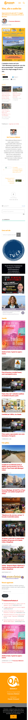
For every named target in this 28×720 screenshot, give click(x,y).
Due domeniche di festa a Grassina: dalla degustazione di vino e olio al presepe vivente (6, 95)
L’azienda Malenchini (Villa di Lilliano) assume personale (17, 95)
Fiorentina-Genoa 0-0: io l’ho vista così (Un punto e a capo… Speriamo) (14, 615)
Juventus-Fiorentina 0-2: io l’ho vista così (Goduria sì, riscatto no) (14, 611)
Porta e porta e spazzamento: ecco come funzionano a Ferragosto (13, 435)
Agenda (11, 124)
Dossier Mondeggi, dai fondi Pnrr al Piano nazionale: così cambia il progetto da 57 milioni (13, 491)
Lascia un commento (7, 662)
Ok (13, 716)
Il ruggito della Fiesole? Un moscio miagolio (14, 607)
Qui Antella (16, 124)
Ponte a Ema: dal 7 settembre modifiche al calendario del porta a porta (13, 395)
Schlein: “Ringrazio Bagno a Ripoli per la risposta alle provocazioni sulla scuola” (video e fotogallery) (13, 567)
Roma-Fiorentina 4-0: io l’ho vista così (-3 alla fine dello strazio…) (14, 620)
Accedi (23, 206)
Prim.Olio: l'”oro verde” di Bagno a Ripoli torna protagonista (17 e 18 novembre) (6, 112)
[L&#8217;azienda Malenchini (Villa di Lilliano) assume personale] (17, 89)
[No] (25, 713)
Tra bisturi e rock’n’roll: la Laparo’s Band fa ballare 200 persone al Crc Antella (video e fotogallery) (13, 540)
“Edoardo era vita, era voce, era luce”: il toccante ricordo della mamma (13, 516)
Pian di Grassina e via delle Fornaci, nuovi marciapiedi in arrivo (12, 373)
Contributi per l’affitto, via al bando (11, 414)
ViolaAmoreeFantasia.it (10, 600)
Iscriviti (5, 596)
